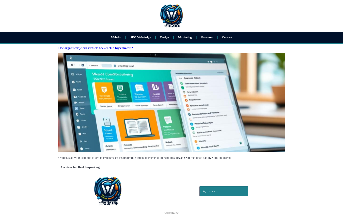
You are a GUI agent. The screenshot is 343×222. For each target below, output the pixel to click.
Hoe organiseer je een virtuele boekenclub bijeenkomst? (95, 48)
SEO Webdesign (140, 37)
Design (164, 37)
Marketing (185, 37)
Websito (116, 37)
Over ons (207, 37)
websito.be (172, 213)
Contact (227, 37)
